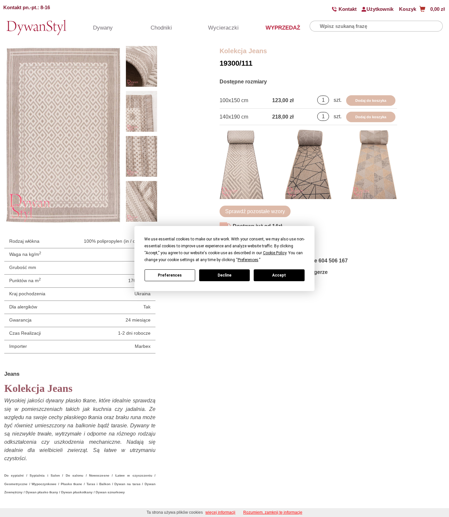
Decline (224, 275)
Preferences (170, 275)
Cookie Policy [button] (274, 253)
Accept (279, 275)
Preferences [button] (248, 260)
